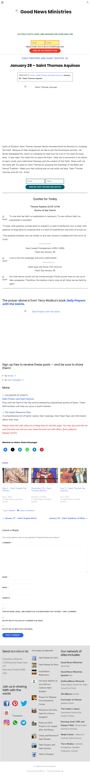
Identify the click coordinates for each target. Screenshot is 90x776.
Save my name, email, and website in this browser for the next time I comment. (39, 612)
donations (17, 651)
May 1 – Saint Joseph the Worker (14, 489)
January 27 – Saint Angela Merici (21, 518)
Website (6, 598)
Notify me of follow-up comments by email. (22, 621)
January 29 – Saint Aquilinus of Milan (67, 518)
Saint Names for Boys (48, 664)
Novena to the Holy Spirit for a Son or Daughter (48, 713)
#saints (12, 510)
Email (5, 587)
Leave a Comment (27, 510)
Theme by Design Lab (55, 771)
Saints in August (46, 754)
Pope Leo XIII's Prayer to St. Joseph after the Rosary (48, 726)
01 (66, 58)
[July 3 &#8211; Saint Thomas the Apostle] (73, 475)
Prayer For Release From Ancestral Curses (47, 701)
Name (5, 577)
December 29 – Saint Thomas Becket (41, 489)
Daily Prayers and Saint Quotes (43, 58)
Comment (7, 543)
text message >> (16, 380)
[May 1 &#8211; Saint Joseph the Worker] (15, 475)
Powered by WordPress (35, 771)
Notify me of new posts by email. (17, 629)
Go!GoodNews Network (72, 681)
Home (32, 75)
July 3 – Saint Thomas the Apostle (72, 489)
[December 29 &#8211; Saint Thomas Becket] (44, 475)
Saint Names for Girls (48, 657)
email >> (12, 375)
